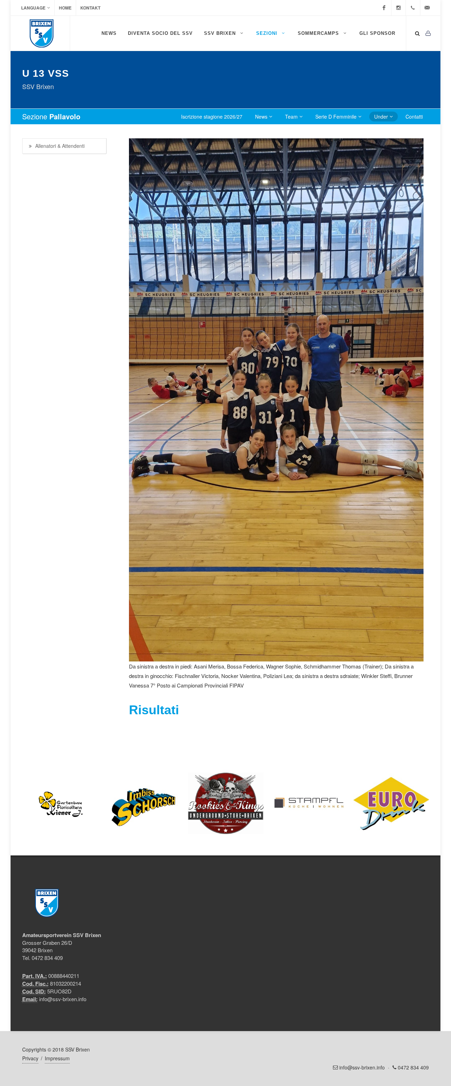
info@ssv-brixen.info (62, 999)
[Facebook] (384, 7)
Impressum (57, 1058)
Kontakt (90, 8)
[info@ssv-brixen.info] (427, 7)
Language (33, 8)
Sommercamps (319, 33)
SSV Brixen (220, 33)
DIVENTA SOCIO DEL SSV (160, 33)
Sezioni (267, 33)
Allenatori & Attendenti (60, 145)
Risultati (154, 710)
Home (65, 8)
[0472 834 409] (413, 7)
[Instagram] (398, 7)
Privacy (30, 1058)
